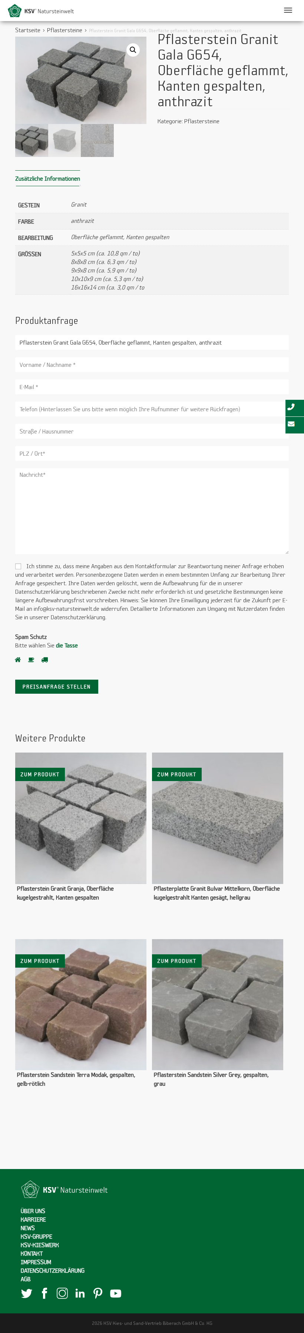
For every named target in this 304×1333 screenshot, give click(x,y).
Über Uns (33, 1210)
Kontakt (32, 1253)
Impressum (36, 1261)
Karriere (33, 1219)
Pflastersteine (64, 29)
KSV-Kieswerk (40, 1244)
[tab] (47, 178)
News (28, 1227)
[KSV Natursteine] (40, 9)
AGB (26, 1278)
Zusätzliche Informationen (47, 178)
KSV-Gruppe (36, 1236)
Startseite (27, 29)
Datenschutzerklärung (53, 1270)
